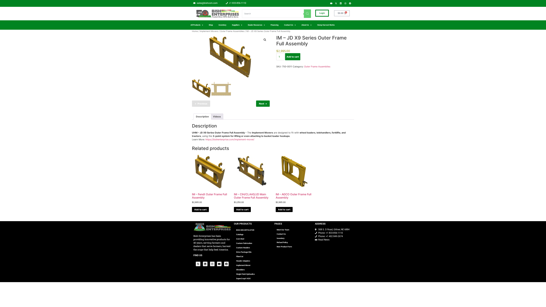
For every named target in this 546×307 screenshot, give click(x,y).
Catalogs (239, 234)
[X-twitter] (336, 3)
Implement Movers (209, 31)
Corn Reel (240, 239)
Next (261, 103)
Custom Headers (243, 248)
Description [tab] (202, 116)
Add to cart (293, 56)
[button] (264, 39)
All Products (195, 25)
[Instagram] (345, 3)
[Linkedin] (341, 3)
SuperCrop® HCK (243, 278)
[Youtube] (331, 3)
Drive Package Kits (244, 252)
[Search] (307, 13)
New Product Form (284, 247)
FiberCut (239, 256)
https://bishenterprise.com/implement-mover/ (229, 139)
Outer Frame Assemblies (232, 31)
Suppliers (236, 25)
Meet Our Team (283, 230)
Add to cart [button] (200, 209)
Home (195, 31)
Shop (211, 25)
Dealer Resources (255, 25)
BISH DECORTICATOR (245, 230)
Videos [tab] (217, 116)
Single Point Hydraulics (245, 274)
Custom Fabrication (244, 243)
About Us (305, 25)
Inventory (222, 25)
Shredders (240, 270)
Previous (202, 103)
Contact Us (281, 234)
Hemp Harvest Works (326, 25)
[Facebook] (350, 3)
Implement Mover (243, 265)
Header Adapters (243, 261)
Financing (274, 25)
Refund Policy (282, 242)
